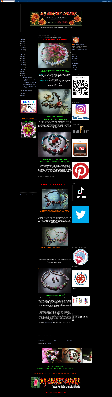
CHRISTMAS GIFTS (47, 335)
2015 (22, 58)
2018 (22, 52)
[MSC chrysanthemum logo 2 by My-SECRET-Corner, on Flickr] (56, 28)
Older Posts (69, 340)
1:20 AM (59, 37)
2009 (22, 71)
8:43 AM (59, 178)
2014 (22, 60)
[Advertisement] (28, 166)
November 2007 (26, 90)
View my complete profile (79, 49)
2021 (22, 45)
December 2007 (26, 77)
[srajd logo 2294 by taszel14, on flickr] (28, 112)
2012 (22, 64)
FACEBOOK (75, 58)
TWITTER (74, 67)
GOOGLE (74, 60)
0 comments (41, 37)
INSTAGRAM (75, 62)
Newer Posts (41, 340)
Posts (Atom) (48, 343)
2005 (22, 95)
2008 (22, 73)
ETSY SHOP (75, 56)
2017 (22, 54)
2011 (22, 67)
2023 (22, 41)
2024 (22, 39)
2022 (22, 43)
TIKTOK (74, 65)
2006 (22, 93)
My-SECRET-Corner (56, 7)
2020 (22, 47)
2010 (22, 69)
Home (55, 340)
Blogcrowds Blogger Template (27, 194)
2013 (22, 62)
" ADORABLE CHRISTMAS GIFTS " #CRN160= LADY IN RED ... (29, 86)
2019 (22, 50)
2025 (22, 37)
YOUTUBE (75, 69)
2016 (22, 56)
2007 (22, 75)
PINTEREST (75, 64)
